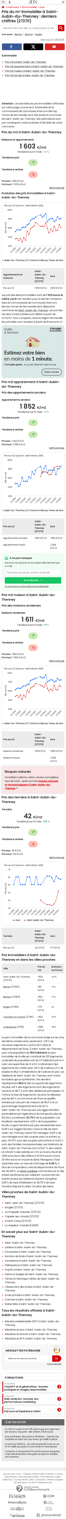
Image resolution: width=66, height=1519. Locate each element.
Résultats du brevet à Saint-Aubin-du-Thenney (33, 1334)
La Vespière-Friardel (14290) (21, 1225)
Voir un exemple (54, 1364)
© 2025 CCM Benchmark (40, 1483)
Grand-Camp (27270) (18, 1221)
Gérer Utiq (7, 1480)
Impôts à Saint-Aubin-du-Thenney (25, 1269)
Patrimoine (13, 7)
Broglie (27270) (14, 1207)
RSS (32, 1480)
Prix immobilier (29, 7)
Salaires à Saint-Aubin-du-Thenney (26, 1247)
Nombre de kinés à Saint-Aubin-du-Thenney (31, 1256)
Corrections (40, 1480)
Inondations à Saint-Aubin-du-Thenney (28, 1260)
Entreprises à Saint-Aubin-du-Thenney (28, 1251)
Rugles (38, 34)
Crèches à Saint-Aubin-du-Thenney (26, 1299)
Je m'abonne (31, 580)
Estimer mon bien (51, 372)
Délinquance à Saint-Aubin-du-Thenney (28, 1265)
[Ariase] (17, 1515)
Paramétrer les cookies (51, 1477)
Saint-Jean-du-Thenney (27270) (24, 1203)
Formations (14, 1377)
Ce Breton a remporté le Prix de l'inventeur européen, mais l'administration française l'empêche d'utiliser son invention (32, 1454)
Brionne (29, 34)
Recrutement (11, 1477)
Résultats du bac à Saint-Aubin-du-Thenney (31, 1329)
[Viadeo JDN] (48, 1509)
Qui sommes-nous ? (12, 1474)
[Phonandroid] (48, 1515)
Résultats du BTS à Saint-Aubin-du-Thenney (31, 1338)
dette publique (28, 1171)
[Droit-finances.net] (48, 1503)
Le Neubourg (9, 1027)
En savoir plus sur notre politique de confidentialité (26, 586)
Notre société (38, 1474)
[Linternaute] (17, 1502)
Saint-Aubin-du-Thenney (33, 310)
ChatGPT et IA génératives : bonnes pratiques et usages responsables (26, 1387)
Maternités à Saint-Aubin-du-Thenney (27, 1304)
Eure (42, 7)
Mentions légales (55, 1480)
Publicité (50, 1474)
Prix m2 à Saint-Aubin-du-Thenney (25, 62)
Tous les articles (21, 1480)
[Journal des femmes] (17, 1496)
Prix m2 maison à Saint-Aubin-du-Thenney (30, 71)
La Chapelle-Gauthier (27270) (23, 1212)
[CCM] (48, 1496)
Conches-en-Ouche (14, 1017)
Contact (59, 1474)
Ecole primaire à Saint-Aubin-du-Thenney (30, 1295)
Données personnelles (29, 1477)
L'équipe (27, 1474)
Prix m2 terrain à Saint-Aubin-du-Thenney (30, 75)
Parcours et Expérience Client (22, 1410)
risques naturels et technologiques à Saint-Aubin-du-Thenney (31, 785)
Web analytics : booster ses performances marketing (21, 1399)
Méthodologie (56, 188)
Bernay (18, 34)
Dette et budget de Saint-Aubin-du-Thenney (31, 1274)
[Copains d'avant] (17, 1509)
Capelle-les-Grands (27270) (22, 1216)
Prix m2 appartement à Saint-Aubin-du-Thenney (34, 66)
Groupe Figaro (20, 1483)
